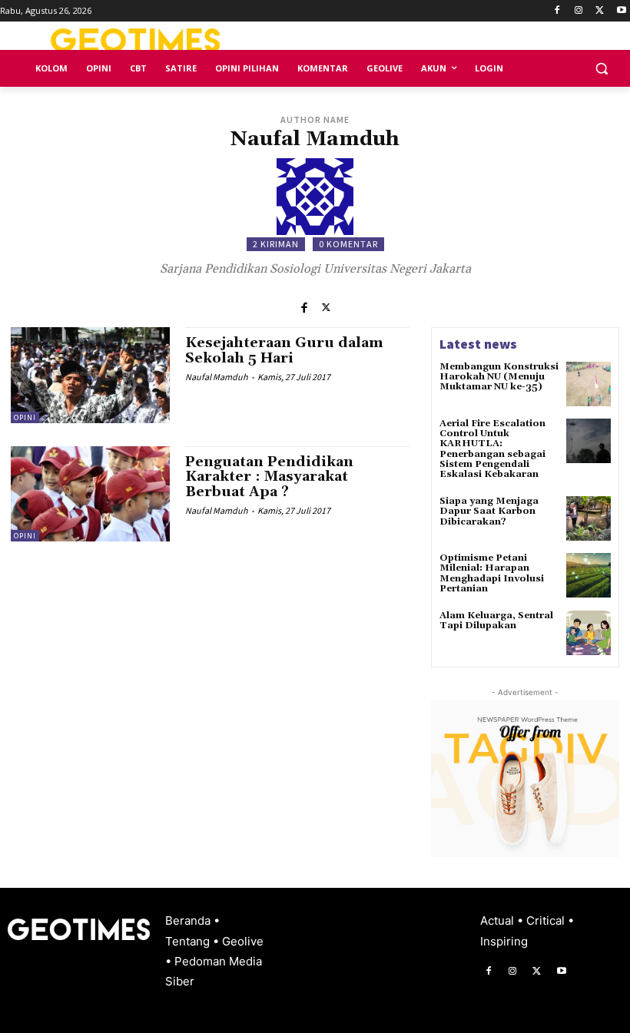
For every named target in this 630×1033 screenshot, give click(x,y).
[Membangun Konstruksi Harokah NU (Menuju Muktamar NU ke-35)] (588, 384)
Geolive (243, 941)
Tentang (189, 941)
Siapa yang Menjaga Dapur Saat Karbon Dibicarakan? (489, 511)
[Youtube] (621, 11)
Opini (25, 417)
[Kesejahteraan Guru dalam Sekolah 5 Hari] (90, 374)
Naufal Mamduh (216, 376)
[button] (601, 69)
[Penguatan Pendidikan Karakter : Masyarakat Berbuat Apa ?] (90, 493)
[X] (599, 11)
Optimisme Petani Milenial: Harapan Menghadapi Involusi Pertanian (491, 573)
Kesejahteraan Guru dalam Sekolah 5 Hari (284, 350)
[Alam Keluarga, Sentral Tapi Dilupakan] (588, 633)
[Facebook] (557, 11)
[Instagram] (579, 11)
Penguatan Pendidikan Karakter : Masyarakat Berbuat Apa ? (269, 477)
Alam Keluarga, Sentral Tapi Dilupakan (496, 620)
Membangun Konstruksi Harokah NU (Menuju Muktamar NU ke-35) (499, 376)
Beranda (189, 920)
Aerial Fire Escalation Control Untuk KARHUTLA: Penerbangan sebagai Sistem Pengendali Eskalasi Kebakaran (492, 449)
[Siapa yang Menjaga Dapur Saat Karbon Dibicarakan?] (588, 518)
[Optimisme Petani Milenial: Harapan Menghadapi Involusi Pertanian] (588, 575)
